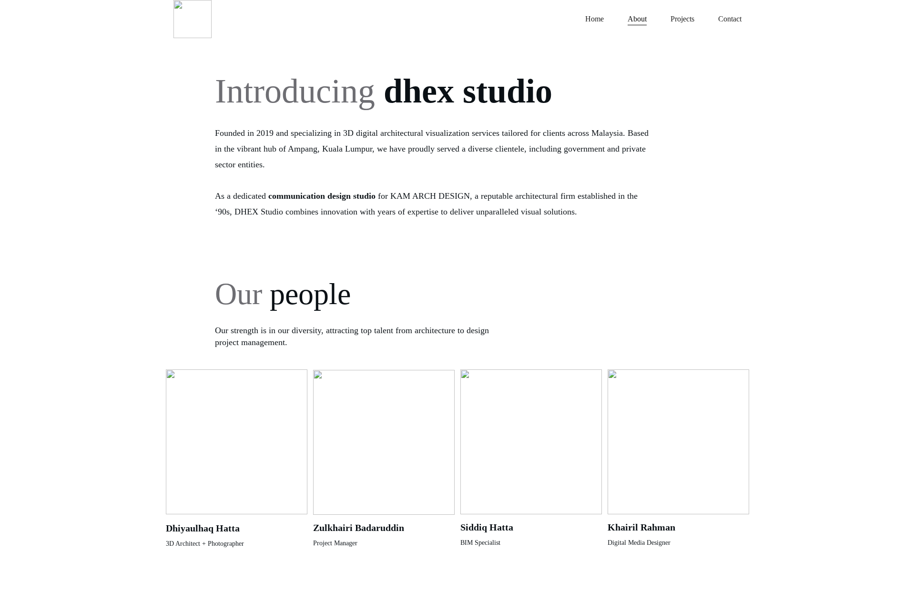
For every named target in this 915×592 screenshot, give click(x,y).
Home (594, 19)
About (637, 19)
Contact (730, 19)
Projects (682, 19)
